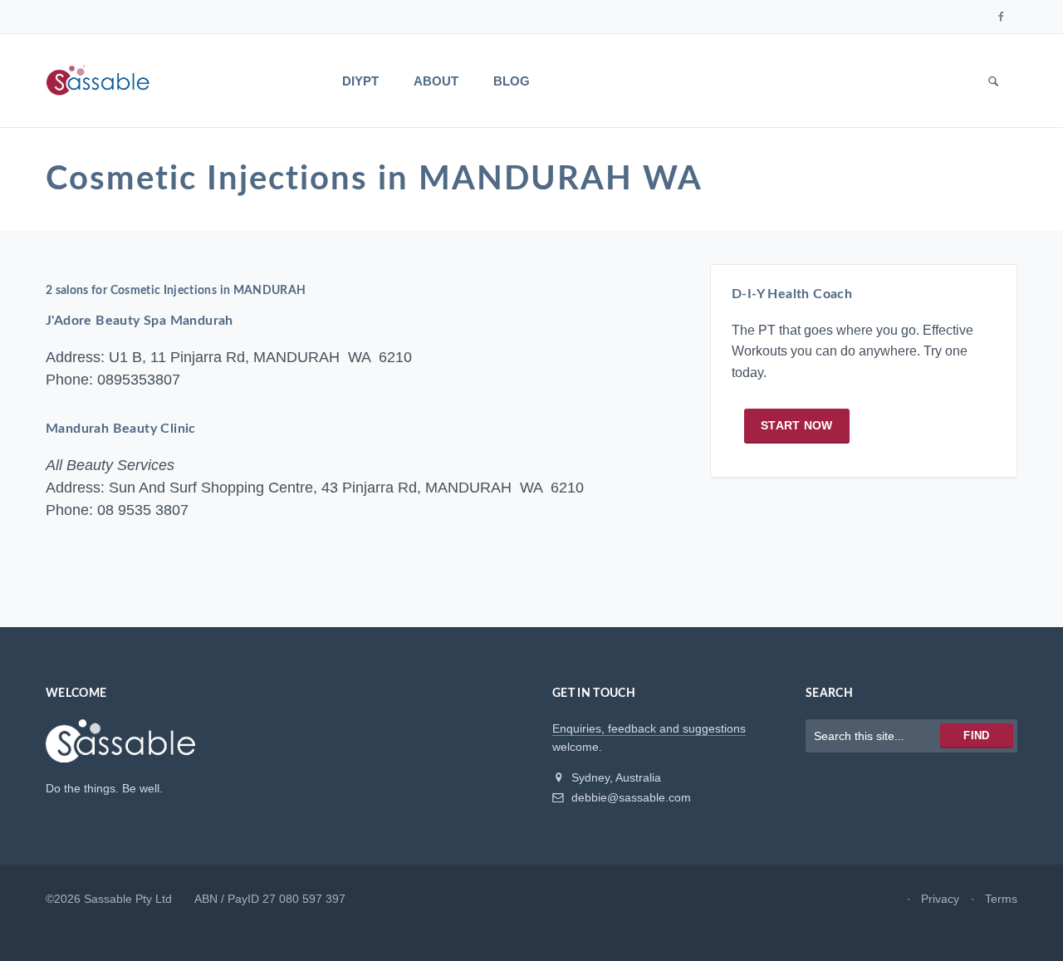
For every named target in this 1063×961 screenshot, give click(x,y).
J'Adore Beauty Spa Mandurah (139, 320)
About (436, 81)
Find (976, 735)
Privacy (940, 898)
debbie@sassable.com (629, 797)
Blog (511, 81)
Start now (797, 425)
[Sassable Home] (120, 747)
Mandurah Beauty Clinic (121, 428)
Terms (1001, 898)
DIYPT (360, 81)
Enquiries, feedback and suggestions (649, 728)
